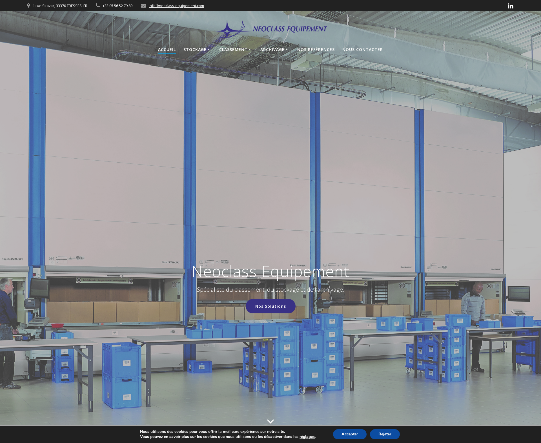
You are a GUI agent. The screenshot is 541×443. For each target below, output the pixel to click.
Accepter (350, 434)
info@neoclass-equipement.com (176, 5)
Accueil (167, 49)
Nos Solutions (270, 306)
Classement (233, 49)
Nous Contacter (362, 49)
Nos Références (316, 49)
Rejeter (384, 434)
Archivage (272, 49)
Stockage (195, 49)
